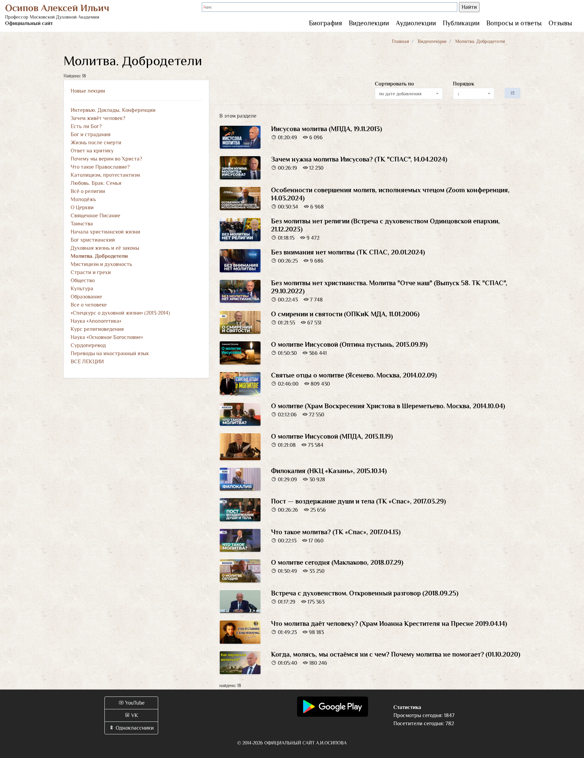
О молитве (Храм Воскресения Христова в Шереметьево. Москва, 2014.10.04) (388, 406)
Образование (86, 297)
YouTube (134, 703)
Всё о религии (88, 191)
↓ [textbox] (458, 93)
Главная (400, 41)
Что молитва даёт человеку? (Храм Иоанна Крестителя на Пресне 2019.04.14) (389, 623)
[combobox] (408, 93)
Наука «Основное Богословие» (107, 337)
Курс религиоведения (97, 329)
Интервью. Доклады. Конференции (113, 110)
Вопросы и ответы (514, 23)
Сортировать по (394, 84)
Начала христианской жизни (105, 232)
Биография (325, 23)
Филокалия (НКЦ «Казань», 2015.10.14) (329, 470)
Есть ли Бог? (86, 126)
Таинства (82, 224)
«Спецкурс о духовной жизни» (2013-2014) (120, 313)
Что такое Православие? (100, 167)
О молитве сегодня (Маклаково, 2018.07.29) (337, 562)
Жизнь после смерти (96, 143)
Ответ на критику (92, 151)
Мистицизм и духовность (101, 264)
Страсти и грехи (91, 272)
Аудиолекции (416, 23)
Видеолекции (369, 23)
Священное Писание (95, 216)
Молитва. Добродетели (99, 256)
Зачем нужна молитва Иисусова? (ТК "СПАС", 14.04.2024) (359, 159)
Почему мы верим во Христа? (106, 159)
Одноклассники (134, 728)
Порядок (463, 84)
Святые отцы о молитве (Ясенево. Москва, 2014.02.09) (354, 375)
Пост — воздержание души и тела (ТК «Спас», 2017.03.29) (358, 501)
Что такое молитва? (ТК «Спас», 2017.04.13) (335, 532)
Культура (82, 289)
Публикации (461, 23)
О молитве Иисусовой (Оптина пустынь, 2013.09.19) (349, 344)
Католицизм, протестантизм (105, 175)
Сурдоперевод (88, 345)
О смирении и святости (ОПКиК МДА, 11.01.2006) (345, 314)
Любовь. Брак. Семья (96, 183)
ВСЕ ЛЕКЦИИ (87, 362)
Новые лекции (88, 91)
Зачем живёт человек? (98, 118)
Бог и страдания (91, 134)
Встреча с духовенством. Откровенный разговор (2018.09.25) (364, 593)
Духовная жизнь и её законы (105, 248)
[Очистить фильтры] (512, 93)
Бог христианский (93, 240)
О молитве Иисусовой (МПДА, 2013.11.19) (332, 436)
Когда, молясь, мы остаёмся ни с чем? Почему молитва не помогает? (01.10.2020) (395, 654)
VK (134, 715)
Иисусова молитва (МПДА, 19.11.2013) (326, 128)
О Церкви (82, 207)
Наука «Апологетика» (96, 321)
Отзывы (560, 23)
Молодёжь (83, 199)
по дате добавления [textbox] (400, 93)
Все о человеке (89, 305)
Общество (83, 280)
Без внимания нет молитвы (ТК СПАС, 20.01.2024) (348, 252)
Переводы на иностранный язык (110, 353)
